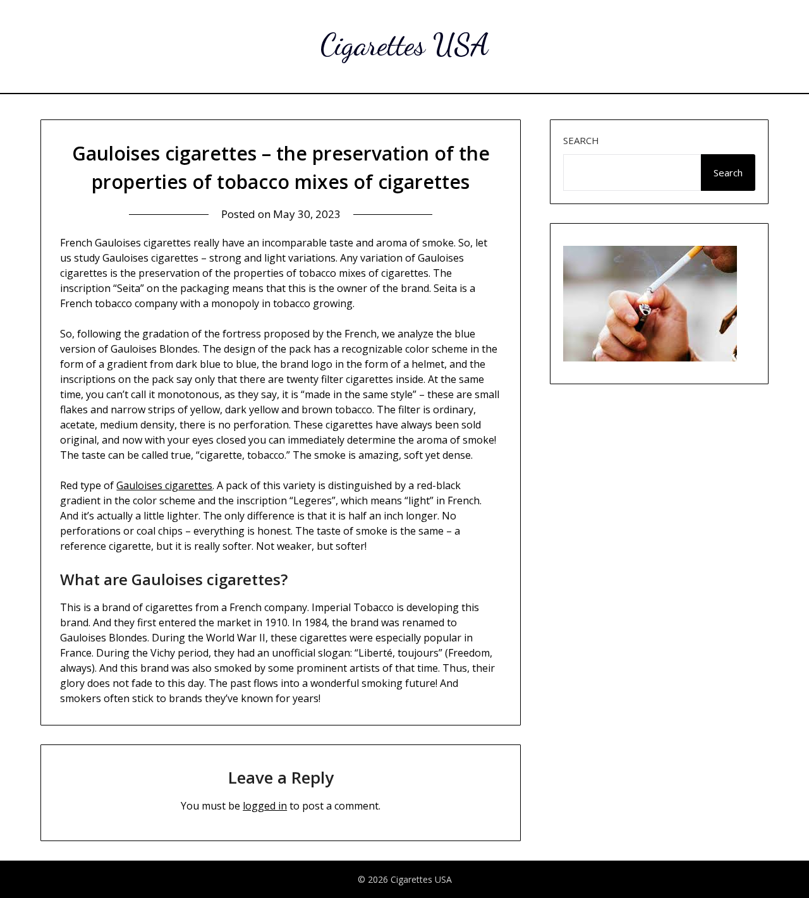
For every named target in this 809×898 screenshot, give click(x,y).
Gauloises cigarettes (164, 485)
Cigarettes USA (404, 45)
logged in (265, 806)
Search (581, 140)
